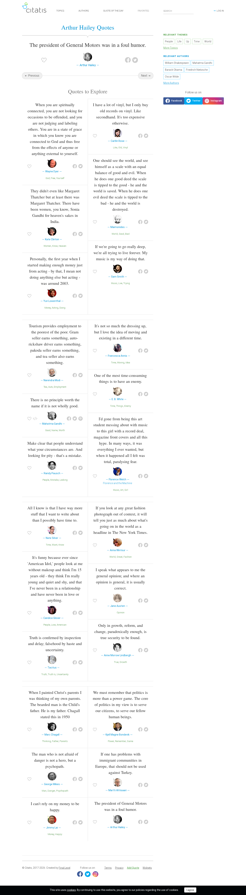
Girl (126, 490)
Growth (123, 662)
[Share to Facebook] (128, 60)
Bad (127, 233)
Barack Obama (173, 69)
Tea (45, 387)
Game (130, 741)
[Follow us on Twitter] (193, 101)
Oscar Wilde (172, 76)
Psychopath (62, 790)
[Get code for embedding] (35, 419)
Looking (64, 479)
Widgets (147, 867)
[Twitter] (88, 874)
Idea (128, 362)
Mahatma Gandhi (202, 62)
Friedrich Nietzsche (197, 69)
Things (119, 406)
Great (119, 556)
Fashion (128, 556)
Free (53, 178)
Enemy (127, 406)
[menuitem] (108, 868)
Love (53, 624)
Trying (126, 283)
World (115, 233)
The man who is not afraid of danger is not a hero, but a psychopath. (55, 760)
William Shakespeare (177, 62)
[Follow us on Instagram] (213, 101)
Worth (62, 430)
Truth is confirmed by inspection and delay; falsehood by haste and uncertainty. (55, 643)
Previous (33, 75)
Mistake (54, 479)
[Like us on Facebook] (173, 101)
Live (120, 283)
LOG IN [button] (220, 10)
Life (179, 41)
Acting (55, 307)
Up (187, 41)
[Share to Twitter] (135, 60)
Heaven (62, 246)
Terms (108, 867)
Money (47, 307)
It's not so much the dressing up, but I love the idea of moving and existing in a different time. (120, 332)
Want (54, 544)
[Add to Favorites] (44, 60)
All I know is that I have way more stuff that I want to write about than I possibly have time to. (54, 514)
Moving (120, 362)
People (46, 479)
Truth (44, 674)
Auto (50, 387)
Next (144, 75)
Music (114, 283)
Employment (60, 387)
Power (111, 741)
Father (55, 741)
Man (44, 790)
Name (55, 430)
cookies (71, 890)
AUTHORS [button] (84, 10)
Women (47, 246)
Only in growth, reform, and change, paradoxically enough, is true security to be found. (120, 631)
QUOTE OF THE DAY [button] (113, 10)
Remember (120, 741)
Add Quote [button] (133, 867)
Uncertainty (62, 674)
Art (121, 490)
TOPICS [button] (60, 10)
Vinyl (125, 147)
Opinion (120, 612)
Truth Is (52, 674)
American (61, 624)
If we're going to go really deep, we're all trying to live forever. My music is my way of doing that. (120, 252)
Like (115, 147)
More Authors (171, 82)
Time (113, 362)
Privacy (119, 867)
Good (121, 233)
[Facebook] (80, 874)
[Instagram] (95, 874)
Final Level (64, 867)
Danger (51, 790)
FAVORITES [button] (143, 10)
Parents (64, 741)
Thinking (46, 741)
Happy (58, 834)
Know (55, 246)
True (116, 662)
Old (120, 147)
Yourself (60, 178)
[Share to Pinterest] (80, 419)
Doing (62, 307)
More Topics (170, 47)
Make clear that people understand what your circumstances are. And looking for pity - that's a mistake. (55, 449)
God (48, 178)
